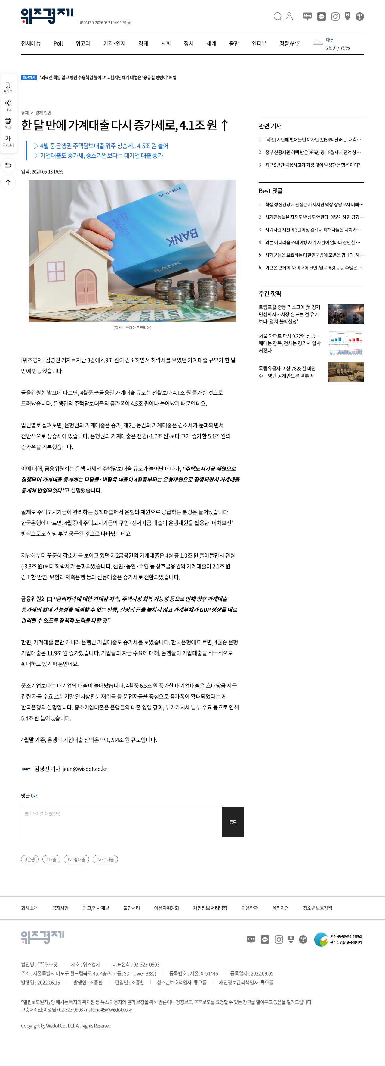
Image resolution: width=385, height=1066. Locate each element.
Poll (58, 43)
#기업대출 (76, 859)
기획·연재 (114, 43)
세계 (211, 43)
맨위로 (8, 182)
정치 (189, 43)
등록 (232, 822)
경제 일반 (43, 112)
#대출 (51, 859)
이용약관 (250, 907)
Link (8, 109)
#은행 (30, 859)
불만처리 (131, 907)
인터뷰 (259, 43)
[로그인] (292, 16)
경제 (143, 43)
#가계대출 (105, 859)
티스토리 (360, 16)
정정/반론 (290, 43)
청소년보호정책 (317, 907)
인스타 (335, 16)
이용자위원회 (166, 907)
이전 (8, 165)
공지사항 (60, 907)
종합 (234, 43)
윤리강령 (280, 907)
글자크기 (8, 145)
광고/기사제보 (96, 907)
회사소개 (29, 907)
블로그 (307, 16)
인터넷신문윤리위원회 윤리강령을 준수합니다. (338, 939)
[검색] (280, 16)
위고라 (83, 43)
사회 (166, 43)
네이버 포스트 (347, 16)
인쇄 (8, 127)
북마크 (8, 91)
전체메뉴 (31, 43)
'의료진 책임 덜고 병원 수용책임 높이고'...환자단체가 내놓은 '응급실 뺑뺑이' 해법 (99, 77)
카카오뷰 (321, 16)
